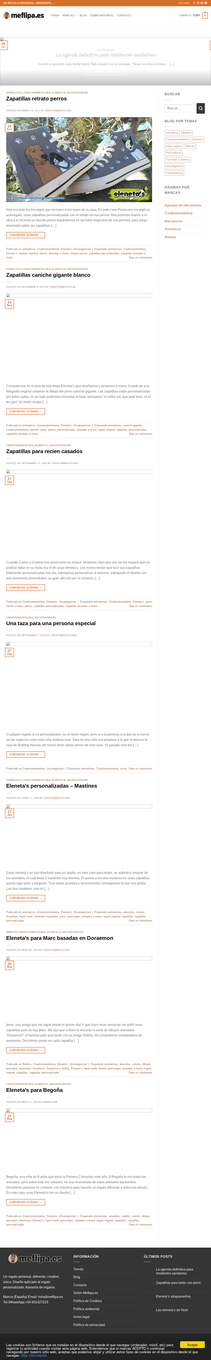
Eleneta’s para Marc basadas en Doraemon (59, 938)
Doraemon (39, 1068)
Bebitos (11, 932)
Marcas (68, 15)
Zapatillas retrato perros (36, 98)
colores (140, 912)
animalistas (115, 249)
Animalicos (173, 229)
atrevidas (128, 912)
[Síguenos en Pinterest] (206, 3)
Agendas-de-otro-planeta (183, 205)
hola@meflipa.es (50, 1297)
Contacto (124, 15)
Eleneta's (58, 92)
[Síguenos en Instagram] (198, 3)
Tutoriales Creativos (178, 159)
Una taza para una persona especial (51, 623)
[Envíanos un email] (202, 3)
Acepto (192, 1344)
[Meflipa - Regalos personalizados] (23, 15)
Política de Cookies (87, 1301)
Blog (83, 15)
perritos (33, 253)
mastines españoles (46, 916)
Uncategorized (77, 92)
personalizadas (66, 429)
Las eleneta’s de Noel (172, 1310)
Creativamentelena (36, 92)
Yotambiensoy (174, 172)
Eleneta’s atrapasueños (173, 1296)
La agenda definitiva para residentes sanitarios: (105, 54)
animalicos (14, 92)
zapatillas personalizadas (104, 253)
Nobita (102, 1068)
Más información (34, 1355)
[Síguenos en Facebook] (194, 3)
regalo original (106, 429)
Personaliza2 (173, 152)
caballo (125, 1216)
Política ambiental (86, 1309)
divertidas (12, 916)
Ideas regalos (174, 146)
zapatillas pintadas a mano (22, 433)
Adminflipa (50, 1102)
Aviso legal (81, 1317)
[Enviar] (201, 108)
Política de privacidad (89, 1325)
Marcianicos (173, 221)
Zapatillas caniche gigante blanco (48, 275)
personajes (73, 916)
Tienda (55, 15)
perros (43, 253)
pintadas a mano (59, 253)
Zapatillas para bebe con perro (178, 1283)
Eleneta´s (12, 253)
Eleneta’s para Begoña (34, 1090)
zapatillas (127, 916)
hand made (26, 916)
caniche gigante (132, 425)
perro (44, 429)
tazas (123, 768)
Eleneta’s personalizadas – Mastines (51, 786)
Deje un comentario (140, 257)
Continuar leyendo (105, 72)
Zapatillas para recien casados (44, 451)
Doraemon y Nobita (57, 1068)
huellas (23, 253)
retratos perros (79, 253)
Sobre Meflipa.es (102, 15)
